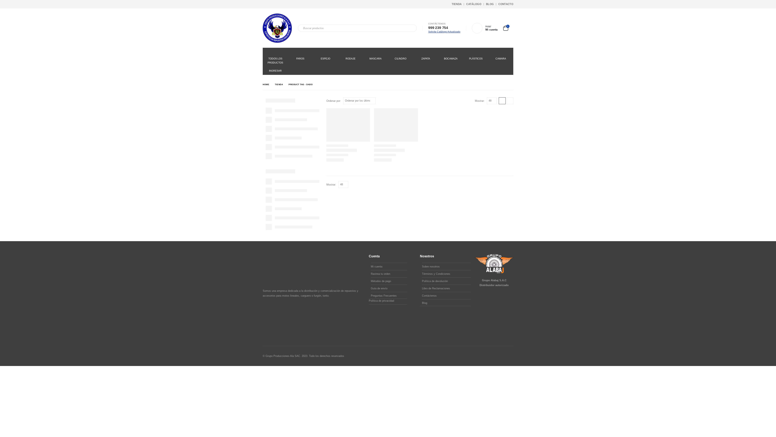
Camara (501, 58)
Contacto (505, 4)
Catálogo (473, 4)
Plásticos (476, 58)
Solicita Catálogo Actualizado (444, 31)
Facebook (494, 356)
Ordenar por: (333, 100)
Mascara (375, 58)
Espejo (325, 58)
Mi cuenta (376, 266)
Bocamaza (451, 58)
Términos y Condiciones (436, 273)
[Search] (410, 28)
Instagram (502, 356)
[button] (502, 100)
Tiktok (510, 356)
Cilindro (400, 58)
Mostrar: (480, 100)
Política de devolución (435, 281)
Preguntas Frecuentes (384, 295)
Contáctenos (429, 295)
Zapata (425, 58)
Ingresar (275, 70)
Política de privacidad (381, 300)
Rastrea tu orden (380, 273)
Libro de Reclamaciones (436, 288)
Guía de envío (379, 288)
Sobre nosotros (431, 266)
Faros (300, 58)
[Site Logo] (277, 28)
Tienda (457, 4)
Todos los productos (275, 60)
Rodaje (350, 58)
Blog (490, 4)
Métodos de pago (381, 281)
